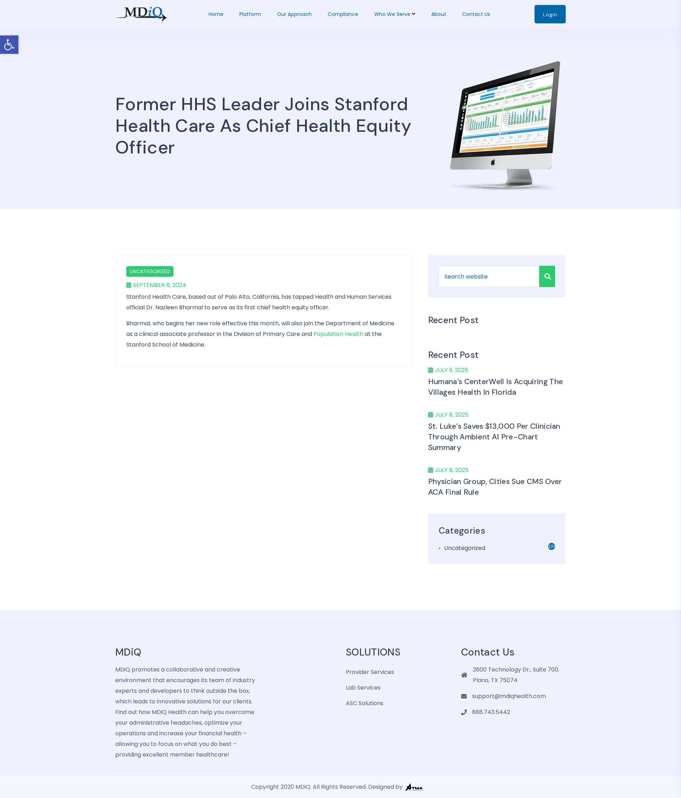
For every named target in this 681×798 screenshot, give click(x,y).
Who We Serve (392, 14)
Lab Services (363, 688)
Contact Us (476, 14)
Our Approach (294, 14)
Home (216, 14)
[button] (9, 44)
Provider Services (370, 672)
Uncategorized (150, 271)
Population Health (338, 334)
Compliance (343, 14)
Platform (250, 14)
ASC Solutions (364, 703)
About (438, 14)
